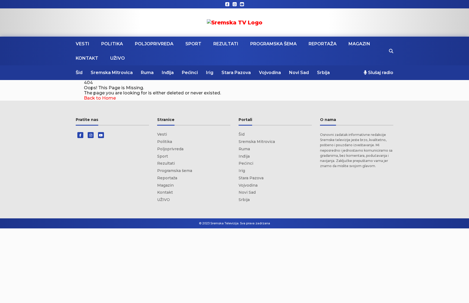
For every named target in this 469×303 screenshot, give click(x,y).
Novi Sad (299, 72)
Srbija (323, 72)
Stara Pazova (236, 72)
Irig (209, 72)
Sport (193, 43)
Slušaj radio (380, 72)
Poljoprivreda (154, 43)
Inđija (168, 72)
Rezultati (225, 43)
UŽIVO (117, 58)
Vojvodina (270, 72)
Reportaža (323, 43)
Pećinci (190, 72)
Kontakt (87, 58)
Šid (79, 72)
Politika (112, 43)
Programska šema (273, 43)
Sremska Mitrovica (112, 72)
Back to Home (100, 98)
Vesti (82, 43)
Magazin (359, 43)
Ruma (147, 72)
